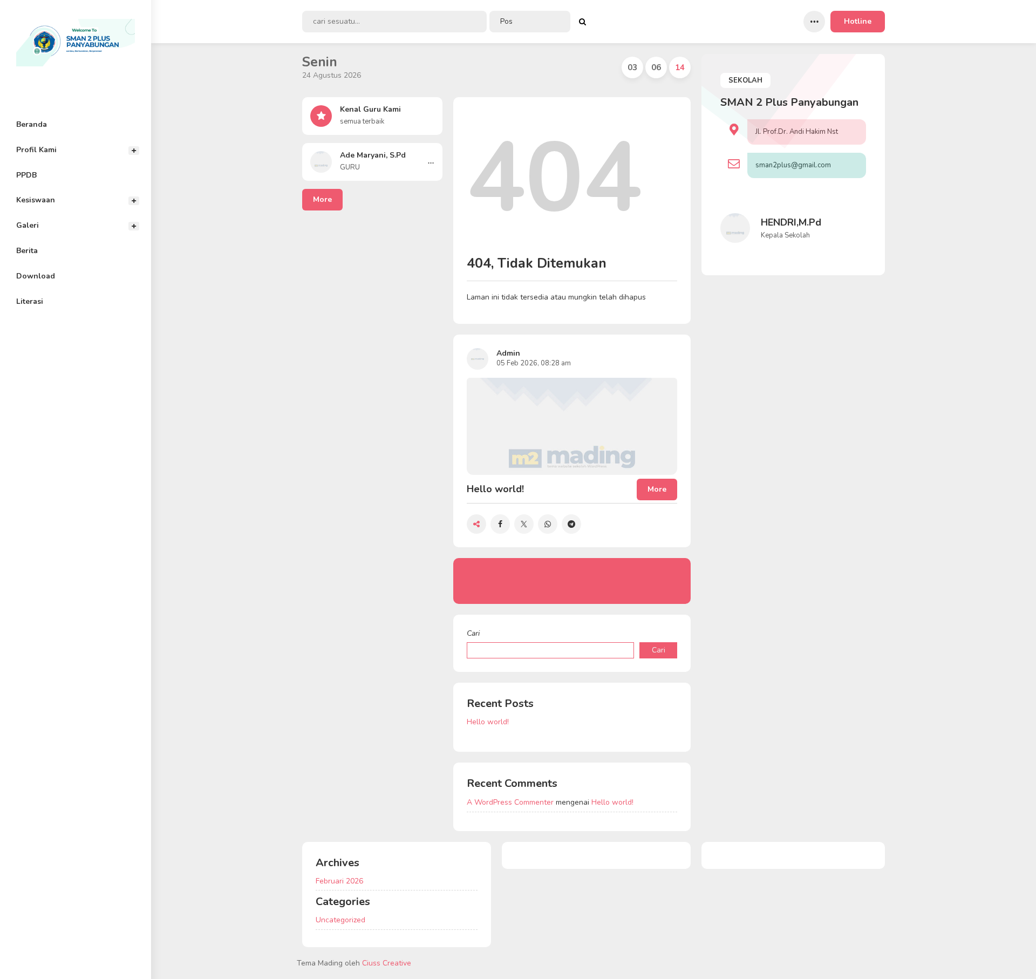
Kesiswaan (35, 200)
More (322, 199)
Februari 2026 (339, 881)
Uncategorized (340, 920)
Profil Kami (36, 150)
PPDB (26, 175)
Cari (473, 633)
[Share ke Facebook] (500, 524)
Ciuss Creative (386, 963)
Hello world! (488, 722)
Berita (27, 251)
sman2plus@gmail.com (793, 165)
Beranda (31, 124)
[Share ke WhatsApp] (547, 524)
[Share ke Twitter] (524, 524)
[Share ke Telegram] (571, 524)
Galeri (27, 225)
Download (35, 276)
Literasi (29, 301)
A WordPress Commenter (510, 802)
